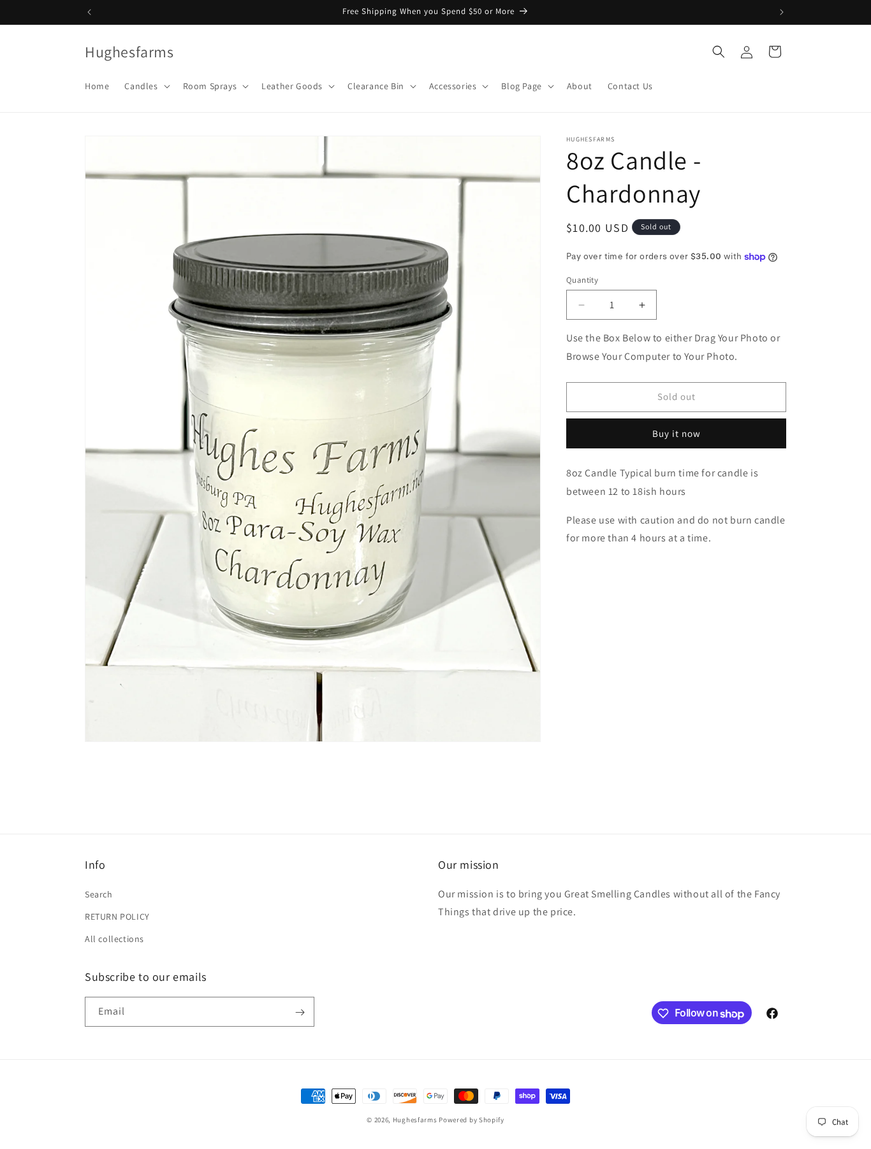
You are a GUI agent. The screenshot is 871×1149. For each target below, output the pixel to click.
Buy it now (676, 433)
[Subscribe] (300, 1012)
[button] (146, 86)
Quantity (582, 280)
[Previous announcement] (89, 12)
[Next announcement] (782, 12)
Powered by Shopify (471, 1119)
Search (99, 894)
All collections (114, 939)
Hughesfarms (415, 1119)
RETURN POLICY (117, 916)
